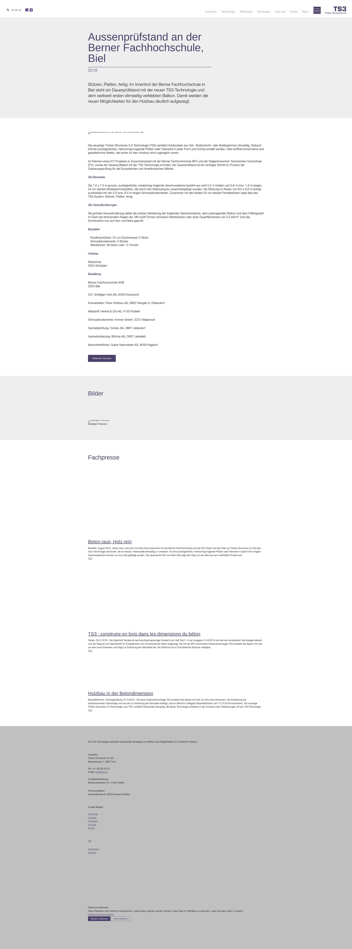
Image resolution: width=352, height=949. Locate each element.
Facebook (93, 814)
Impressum (93, 849)
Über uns (280, 11)
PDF (90, 558)
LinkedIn (92, 817)
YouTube (92, 824)
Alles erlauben (121, 918)
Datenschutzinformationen (101, 914)
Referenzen (246, 11)
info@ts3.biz (102, 772)
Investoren (211, 11)
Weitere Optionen (99, 918)
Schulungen (263, 11)
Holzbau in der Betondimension (120, 693)
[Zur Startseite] (335, 10)
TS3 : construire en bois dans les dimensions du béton (144, 633)
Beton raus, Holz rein (110, 541)
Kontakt (92, 852)
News (305, 11)
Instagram (93, 821)
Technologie (228, 11)
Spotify (91, 828)
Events (294, 11)
